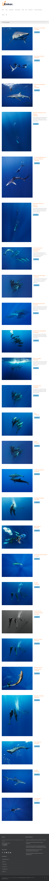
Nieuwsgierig (37, 742)
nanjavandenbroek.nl (5, 878)
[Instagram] (8, 852)
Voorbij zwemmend (39, 470)
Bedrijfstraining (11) (6, 859)
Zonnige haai (37, 798)
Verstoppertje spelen (39, 498)
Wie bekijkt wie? (37, 386)
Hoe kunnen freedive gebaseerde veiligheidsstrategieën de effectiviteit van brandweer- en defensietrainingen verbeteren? (36, 847)
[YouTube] (6, 852)
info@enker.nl (5, 845)
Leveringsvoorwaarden (22, 877)
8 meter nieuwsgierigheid (39, 331)
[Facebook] (2, 852)
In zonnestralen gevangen (40, 554)
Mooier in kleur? (38, 639)
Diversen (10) (5, 866)
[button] (6, 14)
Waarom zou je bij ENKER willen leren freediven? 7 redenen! (36, 839)
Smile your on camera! (39, 28)
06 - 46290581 (5, 844)
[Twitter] (4, 852)
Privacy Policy (28, 877)
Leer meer (37, 32)
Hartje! (35, 441)
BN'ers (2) (4, 861)
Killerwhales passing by (39, 303)
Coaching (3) (5, 864)
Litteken (36, 770)
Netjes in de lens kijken (39, 275)
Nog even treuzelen (39, 696)
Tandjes (36, 583)
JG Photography (36, 29)
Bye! (35, 413)
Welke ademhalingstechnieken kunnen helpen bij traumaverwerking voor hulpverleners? (34, 850)
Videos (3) (4, 871)
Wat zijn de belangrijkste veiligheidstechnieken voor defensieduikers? (34, 854)
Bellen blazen (37, 526)
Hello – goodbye (37, 358)
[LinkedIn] (10, 852)
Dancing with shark (39, 56)
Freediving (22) (5, 869)
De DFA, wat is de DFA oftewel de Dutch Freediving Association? (34, 843)
